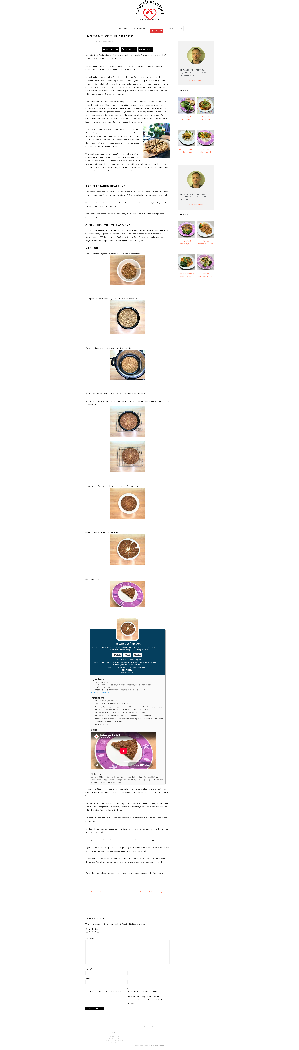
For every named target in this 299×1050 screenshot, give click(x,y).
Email (88, 978)
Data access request (115, 1042)
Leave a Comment (108, 41)
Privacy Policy (115, 1036)
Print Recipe (147, 49)
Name (88, 969)
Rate (138, 655)
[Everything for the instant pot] (149, 21)
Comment (90, 938)
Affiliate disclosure (114, 1040)
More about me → (196, 80)
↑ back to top (149, 1026)
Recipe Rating (91, 929)
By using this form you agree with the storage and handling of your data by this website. (146, 999)
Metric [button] (94, 692)
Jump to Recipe (111, 49)
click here (116, 840)
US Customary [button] (105, 692)
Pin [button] (128, 655)
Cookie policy (114, 1038)
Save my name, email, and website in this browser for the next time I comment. (124, 991)
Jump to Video (130, 49)
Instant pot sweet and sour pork (105, 892)
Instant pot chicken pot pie (152, 892)
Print (118, 655)
